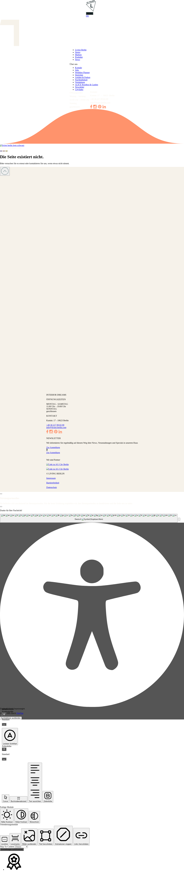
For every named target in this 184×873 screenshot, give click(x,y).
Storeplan (79, 75)
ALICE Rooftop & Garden (86, 85)
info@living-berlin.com (100, 102)
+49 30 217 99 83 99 (99, 99)
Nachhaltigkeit (81, 80)
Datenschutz (51, 487)
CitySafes (79, 89)
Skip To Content (7, 846)
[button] (179, 519)
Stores (77, 52)
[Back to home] (92, 145)
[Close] (1, 493)
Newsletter (79, 87)
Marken (78, 55)
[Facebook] (91, 108)
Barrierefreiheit (52, 483)
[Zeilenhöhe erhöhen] (4, 749)
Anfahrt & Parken (82, 77)
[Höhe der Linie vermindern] (4, 759)
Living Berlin (80, 50)
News (77, 59)
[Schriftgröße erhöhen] (4, 714)
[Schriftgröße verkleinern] (4, 724)
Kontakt (78, 68)
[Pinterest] (99, 107)
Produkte (79, 57)
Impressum (51, 478)
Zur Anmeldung (53, 447)
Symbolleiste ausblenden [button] (11, 718)
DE (87, 16)
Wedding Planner (82, 72)
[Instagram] (95, 108)
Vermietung (80, 82)
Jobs (77, 70)
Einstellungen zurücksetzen (12, 849)
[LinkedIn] (104, 107)
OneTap (19, 713)
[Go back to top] (5, 171)
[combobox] (89, 518)
